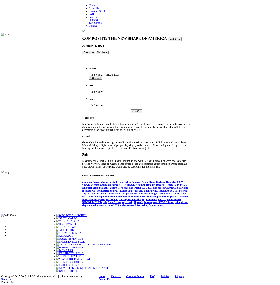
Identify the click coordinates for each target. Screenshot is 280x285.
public (148, 199)
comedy (115, 184)
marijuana (111, 196)
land (154, 199)
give (114, 190)
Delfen (169, 184)
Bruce (168, 193)
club (171, 202)
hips (136, 190)
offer (122, 182)
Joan (103, 193)
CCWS (181, 182)
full (112, 205)
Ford (120, 187)
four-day (128, 187)
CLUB (98, 202)
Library (123, 199)
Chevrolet (87, 184)
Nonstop (154, 196)
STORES (163, 202)
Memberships (104, 190)
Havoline (122, 190)
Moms (170, 199)
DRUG (184, 184)
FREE (143, 187)
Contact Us (104, 279)
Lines (97, 193)
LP (88, 196)
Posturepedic (98, 199)
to (114, 182)
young (160, 205)
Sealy (130, 202)
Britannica (105, 187)
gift (186, 187)
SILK (180, 187)
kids (134, 193)
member (86, 190)
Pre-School (112, 199)
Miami (121, 196)
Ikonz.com (6, 279)
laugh (154, 193)
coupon (141, 184)
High (130, 190)
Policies (93, 17)
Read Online (174, 39)
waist (123, 205)
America (136, 182)
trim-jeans (98, 205)
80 (171, 190)
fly (117, 182)
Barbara (160, 182)
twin (107, 205)
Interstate (164, 190)
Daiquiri (150, 184)
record (177, 199)
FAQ (91, 14)
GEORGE (171, 187)
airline (109, 182)
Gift (94, 190)
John (117, 193)
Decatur (160, 184)
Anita (145, 182)
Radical (162, 199)
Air (91, 193)
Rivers (110, 193)
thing (178, 202)
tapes (102, 196)
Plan (186, 196)
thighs (147, 190)
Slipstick (138, 202)
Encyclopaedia (90, 187)
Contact (93, 25)
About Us (94, 8)
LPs (150, 187)
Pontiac (86, 199)
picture (174, 196)
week (137, 187)
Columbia (105, 184)
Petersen (183, 190)
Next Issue (102, 52)
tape (96, 196)
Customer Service (98, 11)
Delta (176, 184)
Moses (152, 182)
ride (105, 202)
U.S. (117, 205)
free (155, 187)
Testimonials (95, 22)
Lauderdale (143, 193)
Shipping (93, 19)
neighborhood (141, 196)
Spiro (147, 202)
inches (154, 190)
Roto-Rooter (114, 202)
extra (114, 187)
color (96, 184)
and (141, 190)
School (152, 205)
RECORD (88, 202)
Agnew (154, 202)
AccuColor (99, 182)
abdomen (87, 182)
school (161, 187)
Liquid (176, 193)
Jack (175, 190)
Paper (184, 193)
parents (165, 196)
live (84, 196)
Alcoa (128, 182)
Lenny (161, 193)
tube (181, 196)
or (92, 196)
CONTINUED (129, 184)
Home (92, 5)
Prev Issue (89, 52)
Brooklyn (171, 182)
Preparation (134, 199)
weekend (131, 205)
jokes (129, 193)
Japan (85, 193)
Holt (123, 193)
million (129, 196)
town (90, 205)
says (124, 202)
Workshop (142, 205)
